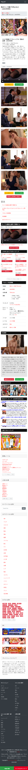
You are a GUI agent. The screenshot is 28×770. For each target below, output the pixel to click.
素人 (5, 543)
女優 (5, 565)
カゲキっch (5, 459)
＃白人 (13, 617)
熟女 (11, 324)
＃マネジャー (17, 606)
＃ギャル (4, 609)
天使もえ (4, 490)
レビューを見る (19, 84)
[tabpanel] (6, 390)
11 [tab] (22, 397)
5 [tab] (11, 397)
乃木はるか (12, 292)
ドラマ (5, 581)
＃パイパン (14, 608)
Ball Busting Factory (7, 464)
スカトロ (6, 524)
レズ (5, 568)
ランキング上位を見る (15, 304)
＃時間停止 (5, 603)
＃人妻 (16, 605)
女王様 (5, 549)
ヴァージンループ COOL (20, 257)
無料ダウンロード (9, 379)
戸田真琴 (4, 491)
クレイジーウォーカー (7, 462)
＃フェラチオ (10, 605)
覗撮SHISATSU (6, 469)
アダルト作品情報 (6, 213)
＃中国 (21, 616)
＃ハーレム (20, 608)
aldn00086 (12, 289)
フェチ (5, 521)
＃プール (4, 611)
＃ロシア (13, 616)
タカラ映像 (12, 321)
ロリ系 (5, 559)
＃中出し (4, 608)
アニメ (5, 590)
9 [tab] (19, 397)
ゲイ (5, 546)
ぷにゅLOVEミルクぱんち (6, 267)
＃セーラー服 (21, 609)
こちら (15, 314)
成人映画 (6, 593)
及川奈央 (4, 496)
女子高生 (17, 703)
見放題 (2, 696)
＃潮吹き (9, 608)
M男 (5, 528)
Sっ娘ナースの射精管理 (6, 257)
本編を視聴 (7, 768)
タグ (2, 694)
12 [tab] (24, 397)
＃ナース (12, 606)
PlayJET (3, 2)
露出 (5, 562)
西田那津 (4, 488)
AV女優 (2, 690)
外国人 (5, 587)
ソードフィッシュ (6, 472)
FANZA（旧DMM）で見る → (14, 196)
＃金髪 (9, 616)
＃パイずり (5, 605)
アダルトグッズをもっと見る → (14, 279)
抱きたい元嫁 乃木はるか (15, 286)
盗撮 (5, 537)
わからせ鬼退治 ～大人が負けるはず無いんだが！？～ (21, 270)
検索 (24, 508)
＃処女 (13, 611)
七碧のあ (4, 493)
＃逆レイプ (16, 614)
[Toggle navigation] (25, 2)
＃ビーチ (9, 611)
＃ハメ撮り (18, 611)
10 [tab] (20, 397)
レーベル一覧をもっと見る (8, 474)
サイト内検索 (4, 698)
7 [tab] (15, 397)
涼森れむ (4, 487)
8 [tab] (17, 397)
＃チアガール (5, 614)
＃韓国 (17, 616)
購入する (7, 261)
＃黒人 (9, 617)
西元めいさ (5, 494)
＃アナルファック (6, 606)
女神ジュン (5, 483)
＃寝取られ (19, 603)
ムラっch (4, 461)
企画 (5, 553)
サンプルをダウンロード (21, 768)
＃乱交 (9, 603)
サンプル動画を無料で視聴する (9, 205)
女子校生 (6, 556)
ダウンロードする (14, 247)
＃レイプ (13, 603)
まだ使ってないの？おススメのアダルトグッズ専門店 (13, 209)
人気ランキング (4, 688)
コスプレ (6, 574)
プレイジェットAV (12, 760)
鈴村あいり (5, 485)
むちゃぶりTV (5, 470)
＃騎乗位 (21, 614)
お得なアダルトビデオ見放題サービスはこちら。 (12, 244)
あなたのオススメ (6, 219)
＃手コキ (4, 616)
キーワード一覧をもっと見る (9, 619)
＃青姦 (9, 609)
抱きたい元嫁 (13, 327)
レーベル (3, 692)
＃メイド (10, 614)
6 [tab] (13, 397)
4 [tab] (9, 397)
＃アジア (4, 617)
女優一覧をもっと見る (7, 498)
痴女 (5, 571)
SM (4, 518)
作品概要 (4, 216)
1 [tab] (3, 397)
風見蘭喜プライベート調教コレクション (11, 467)
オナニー (6, 584)
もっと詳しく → (9, 84)
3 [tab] (7, 397)
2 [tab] (5, 397)
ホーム (2, 685)
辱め (5, 534)
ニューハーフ (7, 578)
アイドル (6, 540)
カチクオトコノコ (6, 466)
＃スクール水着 (14, 609)
